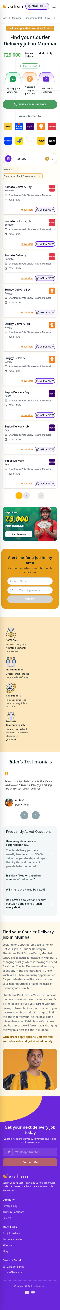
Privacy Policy (10, 1205)
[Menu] (54, 6)
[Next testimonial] (36, 815)
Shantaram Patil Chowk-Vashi (39, 18)
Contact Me (30, 1162)
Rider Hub (8, 1245)
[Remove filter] (16, 169)
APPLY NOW (47, 209)
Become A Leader (12, 1239)
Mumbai (16, 18)
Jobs (5, 18)
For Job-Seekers (11, 1233)
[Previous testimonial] (24, 815)
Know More (27, 209)
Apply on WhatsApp (32, 104)
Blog (5, 1251)
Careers (7, 1217)
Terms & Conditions (13, 1211)
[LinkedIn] (27, 1292)
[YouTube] (33, 1292)
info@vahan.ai (14, 1272)
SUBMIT (30, 599)
